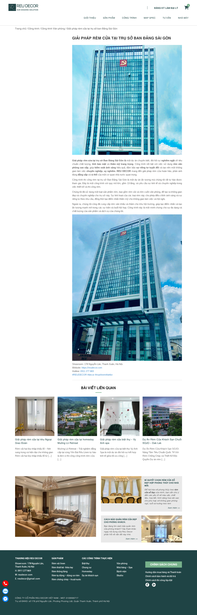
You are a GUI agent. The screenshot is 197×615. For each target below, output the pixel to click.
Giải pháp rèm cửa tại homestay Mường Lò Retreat (76, 441)
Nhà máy (183, 17)
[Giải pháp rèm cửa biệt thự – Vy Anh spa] (119, 416)
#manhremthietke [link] (104, 374)
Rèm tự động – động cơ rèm (66, 575)
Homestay (87, 571)
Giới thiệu (90, 17)
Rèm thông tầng (60, 571)
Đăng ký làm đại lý (166, 7)
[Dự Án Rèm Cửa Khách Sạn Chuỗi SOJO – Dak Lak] (162, 416)
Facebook (147, 585)
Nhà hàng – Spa (124, 567)
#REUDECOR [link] (79, 374)
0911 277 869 (87, 371)
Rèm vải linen (58, 563)
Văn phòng (122, 563)
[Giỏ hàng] (186, 7)
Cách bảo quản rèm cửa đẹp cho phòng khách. (120, 520)
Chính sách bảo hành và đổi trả (160, 576)
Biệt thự (85, 563)
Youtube (154, 585)
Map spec (150, 17)
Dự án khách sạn (90, 575)
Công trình (129, 17)
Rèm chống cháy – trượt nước (66, 579)
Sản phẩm (109, 17)
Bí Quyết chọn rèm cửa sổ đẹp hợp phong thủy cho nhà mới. (162, 482)
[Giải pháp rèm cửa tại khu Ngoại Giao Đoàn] (34, 416)
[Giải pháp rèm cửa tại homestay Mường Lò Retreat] (77, 416)
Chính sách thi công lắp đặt (158, 580)
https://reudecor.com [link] (92, 367)
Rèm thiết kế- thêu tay (62, 567)
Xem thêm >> (174, 507)
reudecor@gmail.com (28, 578)
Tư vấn (167, 17)
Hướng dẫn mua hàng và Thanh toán (163, 572)
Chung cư (86, 567)
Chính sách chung (163, 564)
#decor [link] (90, 374)
